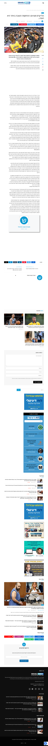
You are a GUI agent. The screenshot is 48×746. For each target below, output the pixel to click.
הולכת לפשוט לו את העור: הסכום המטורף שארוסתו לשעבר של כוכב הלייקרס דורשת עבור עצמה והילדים (34, 344)
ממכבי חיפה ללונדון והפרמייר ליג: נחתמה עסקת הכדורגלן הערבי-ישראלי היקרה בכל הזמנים (35, 327)
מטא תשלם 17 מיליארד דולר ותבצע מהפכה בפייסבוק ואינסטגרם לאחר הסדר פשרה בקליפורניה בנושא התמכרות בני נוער (21, 616)
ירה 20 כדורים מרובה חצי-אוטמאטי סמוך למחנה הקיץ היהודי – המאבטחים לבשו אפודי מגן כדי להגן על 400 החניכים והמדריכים (20, 621)
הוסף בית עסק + (33, 414)
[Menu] (43, 3)
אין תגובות (22, 21)
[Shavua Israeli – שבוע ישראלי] (24, 3)
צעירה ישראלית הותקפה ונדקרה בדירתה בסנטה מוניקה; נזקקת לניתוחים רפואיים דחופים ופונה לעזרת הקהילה (20, 492)
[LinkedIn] (43, 64)
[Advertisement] (21, 81)
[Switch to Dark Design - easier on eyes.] (4, 2)
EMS (35, 739)
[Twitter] (43, 61)
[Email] (43, 70)
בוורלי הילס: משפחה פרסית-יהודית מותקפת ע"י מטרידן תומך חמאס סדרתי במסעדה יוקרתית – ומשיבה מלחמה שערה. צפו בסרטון (21, 498)
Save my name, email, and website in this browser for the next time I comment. (26, 378)
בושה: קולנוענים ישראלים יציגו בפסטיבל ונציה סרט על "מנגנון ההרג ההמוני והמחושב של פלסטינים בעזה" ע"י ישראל (20, 627)
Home (43, 10)
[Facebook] (43, 58)
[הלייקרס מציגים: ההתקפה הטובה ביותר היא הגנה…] (24, 40)
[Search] (6, 3)
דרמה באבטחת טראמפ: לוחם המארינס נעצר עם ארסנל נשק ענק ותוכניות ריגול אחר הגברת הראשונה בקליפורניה (25, 608)
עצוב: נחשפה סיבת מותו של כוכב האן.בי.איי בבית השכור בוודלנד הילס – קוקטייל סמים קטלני (14, 327)
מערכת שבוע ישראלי (37, 21)
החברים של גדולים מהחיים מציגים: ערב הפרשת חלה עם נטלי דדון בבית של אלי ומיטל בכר (21, 486)
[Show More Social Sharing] (7, 24)
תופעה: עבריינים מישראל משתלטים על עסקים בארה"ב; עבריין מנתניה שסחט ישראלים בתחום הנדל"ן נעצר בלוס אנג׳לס (20, 480)
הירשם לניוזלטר (24, 660)
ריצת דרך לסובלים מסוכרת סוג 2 (32, 268)
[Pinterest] (43, 67)
